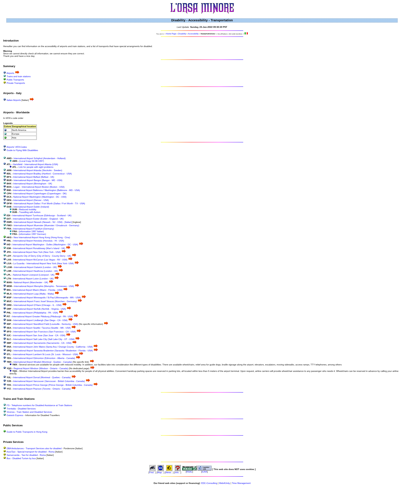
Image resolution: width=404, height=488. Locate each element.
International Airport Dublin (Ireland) (31, 206)
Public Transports (15, 79)
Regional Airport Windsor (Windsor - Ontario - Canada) (41, 368)
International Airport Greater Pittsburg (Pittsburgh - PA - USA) (43, 316)
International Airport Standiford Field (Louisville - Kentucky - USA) (46, 324)
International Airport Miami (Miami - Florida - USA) (38, 290)
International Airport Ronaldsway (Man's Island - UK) (39, 248)
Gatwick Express (15, 415)
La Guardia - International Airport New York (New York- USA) (43, 263)
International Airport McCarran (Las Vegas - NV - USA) (40, 259)
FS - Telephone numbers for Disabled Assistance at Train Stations (39, 405)
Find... (152, 472)
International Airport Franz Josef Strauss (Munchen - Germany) (45, 301)
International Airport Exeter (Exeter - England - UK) (38, 218)
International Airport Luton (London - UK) (33, 278)
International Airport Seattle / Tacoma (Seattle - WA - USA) (42, 328)
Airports (10, 73)
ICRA (204, 471)
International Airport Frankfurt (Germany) (33, 228)
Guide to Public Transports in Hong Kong (26, 432)
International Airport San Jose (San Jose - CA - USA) (39, 335)
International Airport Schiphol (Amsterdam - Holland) (40, 158)
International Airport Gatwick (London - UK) (35, 267)
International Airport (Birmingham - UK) (32, 183)
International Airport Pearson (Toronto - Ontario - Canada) (42, 388)
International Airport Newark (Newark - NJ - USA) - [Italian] (43, 222)
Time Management (241, 483)
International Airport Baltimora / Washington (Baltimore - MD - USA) (46, 190)
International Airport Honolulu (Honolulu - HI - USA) (38, 240)
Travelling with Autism (30, 212)
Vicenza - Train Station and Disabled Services (29, 412)
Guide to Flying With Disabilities (22, 150)
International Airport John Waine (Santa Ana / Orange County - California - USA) (53, 346)
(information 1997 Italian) (31, 231)
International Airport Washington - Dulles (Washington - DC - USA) (45, 244)
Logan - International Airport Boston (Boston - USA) (39, 187)
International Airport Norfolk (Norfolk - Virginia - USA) (40, 309)
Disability (182, 34)
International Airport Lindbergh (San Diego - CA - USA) (40, 320)
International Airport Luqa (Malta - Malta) (34, 293)
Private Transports (16, 83)
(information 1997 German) (32, 234)
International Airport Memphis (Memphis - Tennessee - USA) (44, 286)
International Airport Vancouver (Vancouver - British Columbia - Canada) (49, 381)
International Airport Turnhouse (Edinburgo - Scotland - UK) (41, 215)
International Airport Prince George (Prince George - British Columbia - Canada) (53, 385)
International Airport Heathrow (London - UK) (36, 271)
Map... (160, 472)
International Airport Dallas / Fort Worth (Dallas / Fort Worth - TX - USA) (49, 203)
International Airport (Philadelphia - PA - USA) (36, 312)
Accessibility (193, 34)
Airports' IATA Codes (16, 147)
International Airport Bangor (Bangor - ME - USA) (38, 180)
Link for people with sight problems (36, 167)
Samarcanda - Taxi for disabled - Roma (26, 455)
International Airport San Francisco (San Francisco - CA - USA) (44, 331)
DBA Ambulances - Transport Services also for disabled (34, 448)
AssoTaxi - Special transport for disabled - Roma (30, 451)
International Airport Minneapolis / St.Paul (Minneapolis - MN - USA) (47, 297)
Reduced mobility (27, 209)
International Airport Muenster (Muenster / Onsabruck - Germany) (46, 225)
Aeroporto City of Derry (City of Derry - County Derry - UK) (42, 256)
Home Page (171, 34)
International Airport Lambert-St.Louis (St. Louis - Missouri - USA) (46, 354)
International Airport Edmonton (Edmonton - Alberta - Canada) (44, 358)
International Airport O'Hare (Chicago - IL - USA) (38, 305)
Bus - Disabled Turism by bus (21, 458)
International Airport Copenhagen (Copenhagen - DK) (40, 193)
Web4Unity (224, 483)
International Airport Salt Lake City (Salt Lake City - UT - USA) (44, 339)
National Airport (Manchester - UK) (31, 282)
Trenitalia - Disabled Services (21, 408)
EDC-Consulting (209, 483)
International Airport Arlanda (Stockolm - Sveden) (37, 170)
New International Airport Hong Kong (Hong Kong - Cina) (42, 237)
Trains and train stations (19, 76)
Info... (178, 472)
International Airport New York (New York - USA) (37, 252)
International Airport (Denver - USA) (31, 200)
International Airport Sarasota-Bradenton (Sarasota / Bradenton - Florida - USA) (53, 350)
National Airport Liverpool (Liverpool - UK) (34, 275)
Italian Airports (14, 100)
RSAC (189, 471)
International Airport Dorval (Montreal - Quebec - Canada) (42, 377)
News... (169, 472)
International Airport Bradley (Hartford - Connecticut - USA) (42, 173)
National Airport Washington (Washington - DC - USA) (39, 197)
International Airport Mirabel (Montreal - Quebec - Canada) (43, 362)
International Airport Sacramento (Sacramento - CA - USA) (42, 343)
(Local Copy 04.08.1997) (31, 161)
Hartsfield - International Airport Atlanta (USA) (35, 164)
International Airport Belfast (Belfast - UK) (33, 177)
